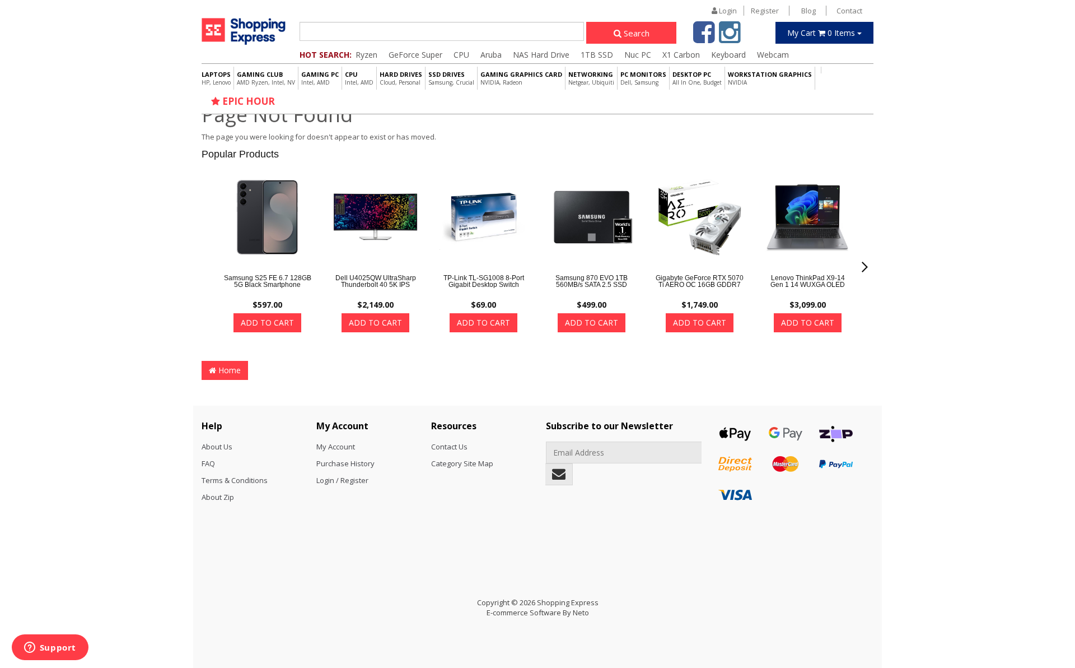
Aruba (491, 54)
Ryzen (366, 54)
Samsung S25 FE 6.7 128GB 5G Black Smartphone (267, 281)
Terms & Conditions (235, 480)
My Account (335, 447)
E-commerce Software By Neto (538, 612)
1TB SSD (597, 54)
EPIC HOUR (247, 101)
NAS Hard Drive (541, 54)
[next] (864, 267)
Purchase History (345, 463)
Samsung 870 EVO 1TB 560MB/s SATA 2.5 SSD (591, 281)
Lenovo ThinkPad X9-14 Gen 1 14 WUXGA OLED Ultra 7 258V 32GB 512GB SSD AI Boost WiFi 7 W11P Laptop (808, 291)
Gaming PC (320, 78)
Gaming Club (266, 78)
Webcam (773, 54)
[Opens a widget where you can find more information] (49, 648)
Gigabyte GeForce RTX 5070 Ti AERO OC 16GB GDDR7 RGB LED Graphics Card (700, 284)
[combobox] (442, 31)
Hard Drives (401, 78)
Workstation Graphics (770, 78)
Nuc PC (637, 54)
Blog (808, 11)
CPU (461, 54)
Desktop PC (697, 78)
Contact (849, 11)
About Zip (218, 497)
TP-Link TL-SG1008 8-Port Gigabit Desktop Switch (483, 281)
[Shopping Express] (244, 31)
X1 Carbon (681, 54)
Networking (591, 78)
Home (228, 370)
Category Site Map (462, 463)
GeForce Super (415, 54)
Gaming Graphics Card (521, 78)
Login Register (748, 11)
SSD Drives (451, 78)
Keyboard (728, 54)
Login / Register (342, 480)
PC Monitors (643, 78)
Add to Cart (267, 322)
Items (822, 32)
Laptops (216, 78)
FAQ (208, 463)
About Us (217, 447)
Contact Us (449, 447)
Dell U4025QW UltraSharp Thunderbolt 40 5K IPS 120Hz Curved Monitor (375, 284)
